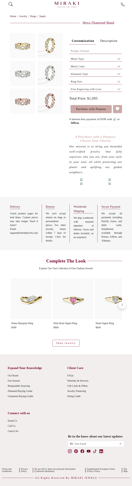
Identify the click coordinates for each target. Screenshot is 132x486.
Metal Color (78, 66)
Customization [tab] (83, 40)
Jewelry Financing (76, 391)
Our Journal (14, 380)
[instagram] (70, 451)
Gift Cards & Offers (77, 385)
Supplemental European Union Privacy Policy (101, 470)
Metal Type (77, 58)
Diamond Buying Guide (20, 391)
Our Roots (13, 375)
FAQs (70, 375)
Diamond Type (79, 74)
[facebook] (82, 451)
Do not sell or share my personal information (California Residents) (54, 470)
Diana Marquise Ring (22, 323)
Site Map (125, 470)
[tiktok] (95, 451)
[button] (36, 72)
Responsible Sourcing (19, 385)
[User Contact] (123, 4)
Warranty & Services (77, 380)
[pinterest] (76, 451)
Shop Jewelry (66, 343)
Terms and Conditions (7, 470)
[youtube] (88, 451)
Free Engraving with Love (86, 89)
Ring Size (76, 81)
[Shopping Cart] (129, 4)
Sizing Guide (74, 396)
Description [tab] (108, 40)
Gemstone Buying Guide (20, 396)
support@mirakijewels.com (24, 232)
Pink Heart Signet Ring (65, 323)
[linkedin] (101, 451)
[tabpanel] (95, 70)
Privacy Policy (24, 470)
